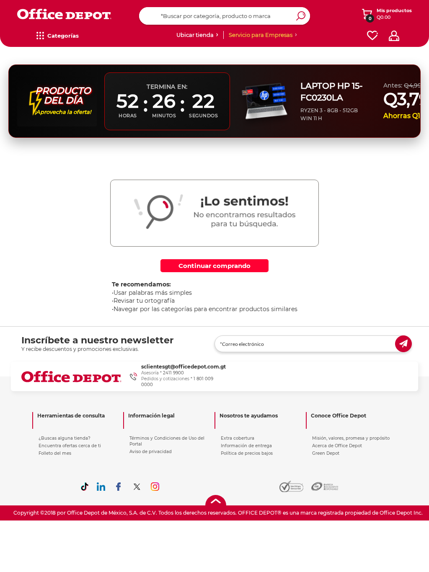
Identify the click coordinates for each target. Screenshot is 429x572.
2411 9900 (173, 373)
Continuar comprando (214, 266)
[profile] (394, 36)
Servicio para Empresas (260, 34)
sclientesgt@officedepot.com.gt (183, 366)
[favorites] (372, 36)
